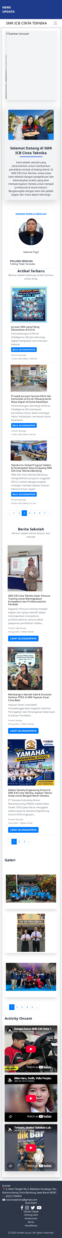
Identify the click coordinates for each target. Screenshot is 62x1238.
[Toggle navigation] (55, 23)
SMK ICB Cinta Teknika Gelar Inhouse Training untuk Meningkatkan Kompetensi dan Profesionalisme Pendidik (29, 600)
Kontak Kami (31, 1218)
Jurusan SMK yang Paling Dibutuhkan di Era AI (25, 328)
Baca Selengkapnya (23, 349)
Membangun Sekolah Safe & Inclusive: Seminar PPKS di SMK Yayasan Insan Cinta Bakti (30, 697)
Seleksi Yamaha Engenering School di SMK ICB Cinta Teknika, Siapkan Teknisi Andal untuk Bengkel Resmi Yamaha (30, 792)
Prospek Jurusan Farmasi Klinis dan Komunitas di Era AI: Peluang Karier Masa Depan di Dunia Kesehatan (31, 398)
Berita (31, 1222)
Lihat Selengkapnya (23, 638)
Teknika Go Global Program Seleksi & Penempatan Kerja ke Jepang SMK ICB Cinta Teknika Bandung (31, 467)
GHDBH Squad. (24, 1232)
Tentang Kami (31, 1214)
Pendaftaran (31, 1225)
